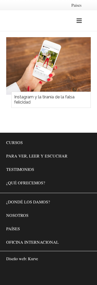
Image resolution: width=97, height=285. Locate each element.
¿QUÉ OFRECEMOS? (25, 182)
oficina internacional (32, 242)
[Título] (85, 273)
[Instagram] (70, 273)
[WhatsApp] (39, 273)
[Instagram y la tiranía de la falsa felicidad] (48, 66)
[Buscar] (90, 20)
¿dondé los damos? (28, 201)
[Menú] (79, 20)
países (13, 228)
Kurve (33, 258)
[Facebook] (54, 273)
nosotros (17, 215)
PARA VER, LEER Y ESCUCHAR (37, 156)
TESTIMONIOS (20, 169)
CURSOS (14, 142)
